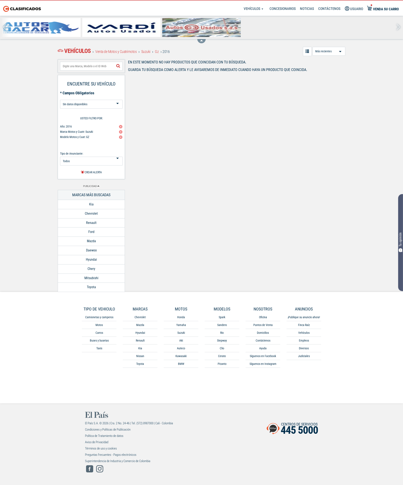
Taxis (99, 348)
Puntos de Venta (263, 325)
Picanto (222, 363)
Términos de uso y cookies (101, 448)
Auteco (181, 348)
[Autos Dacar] (41, 27)
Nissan (140, 356)
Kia (140, 348)
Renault (140, 340)
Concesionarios (283, 9)
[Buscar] (118, 66)
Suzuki (181, 332)
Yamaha (181, 325)
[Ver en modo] (307, 51)
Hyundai (140, 332)
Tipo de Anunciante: (71, 153)
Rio (222, 332)
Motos (99, 325)
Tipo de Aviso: (91, 98)
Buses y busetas (99, 340)
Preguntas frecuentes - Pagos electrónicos (110, 455)
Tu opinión (400, 239)
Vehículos (252, 9)
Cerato (222, 356)
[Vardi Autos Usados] (121, 27)
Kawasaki (181, 356)
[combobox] (91, 66)
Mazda (140, 325)
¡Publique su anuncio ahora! (304, 317)
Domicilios (263, 332)
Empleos (304, 340)
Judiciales (304, 356)
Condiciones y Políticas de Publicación (108, 429)
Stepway (222, 340)
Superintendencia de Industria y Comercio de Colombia (117, 461)
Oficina (263, 317)
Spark (222, 317)
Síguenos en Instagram (263, 363)
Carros (99, 332)
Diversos (304, 348)
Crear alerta (93, 172)
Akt (181, 340)
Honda (181, 317)
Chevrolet (140, 317)
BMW (181, 363)
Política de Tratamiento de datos (104, 436)
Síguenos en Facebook (263, 356)
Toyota (140, 363)
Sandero (222, 325)
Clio (222, 348)
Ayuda (263, 348)
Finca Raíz (304, 325)
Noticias (307, 9)
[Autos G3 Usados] (201, 27)
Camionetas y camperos (99, 317)
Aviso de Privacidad (96, 442)
